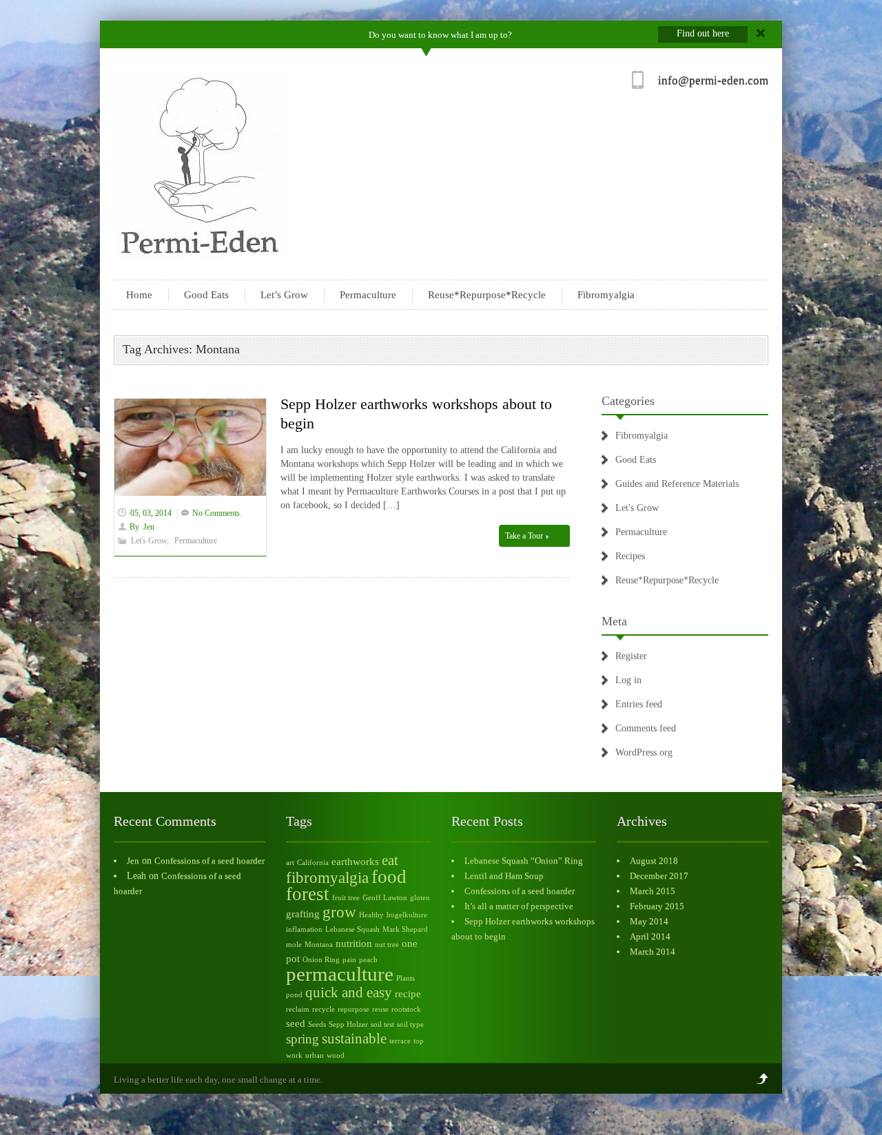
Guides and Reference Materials (677, 484)
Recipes (630, 556)
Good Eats (206, 294)
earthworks (355, 861)
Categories (628, 401)
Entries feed (638, 704)
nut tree (387, 944)
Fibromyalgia (606, 294)
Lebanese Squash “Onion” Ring (523, 860)
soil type (410, 1024)
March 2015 (652, 891)
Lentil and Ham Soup (504, 876)
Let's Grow (149, 540)
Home (139, 294)
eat (390, 860)
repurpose (353, 1009)
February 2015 (657, 906)
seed (295, 1023)
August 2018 (654, 860)
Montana (319, 944)
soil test (382, 1024)
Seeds (317, 1024)
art (290, 862)
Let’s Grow (284, 294)
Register (631, 656)
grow (339, 912)
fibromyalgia (327, 877)
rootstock (406, 1009)
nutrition (354, 943)
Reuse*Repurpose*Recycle (487, 294)
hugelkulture (407, 915)
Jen (148, 527)
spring (302, 1039)
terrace (400, 1041)
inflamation (304, 929)
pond (294, 995)
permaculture (339, 974)
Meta (614, 621)
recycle (323, 1009)
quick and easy (348, 992)
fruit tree (346, 898)
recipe (408, 993)
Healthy (371, 915)
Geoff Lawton (384, 898)
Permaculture (368, 294)
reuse (380, 1009)
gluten (420, 898)
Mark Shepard (405, 929)
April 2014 (650, 936)
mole (294, 944)
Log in (628, 680)
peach (368, 960)
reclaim (297, 1009)
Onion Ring (321, 960)
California (313, 862)
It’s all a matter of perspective (518, 906)
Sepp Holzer (348, 1024)
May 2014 (649, 921)
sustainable (354, 1038)
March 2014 (652, 951)
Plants (405, 978)
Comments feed (645, 728)
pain (349, 960)
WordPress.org (644, 752)
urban (314, 1055)
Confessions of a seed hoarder (209, 860)
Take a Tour (525, 536)
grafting (303, 913)
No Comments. (217, 513)
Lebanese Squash (352, 929)
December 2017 (659, 876)
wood (336, 1055)
